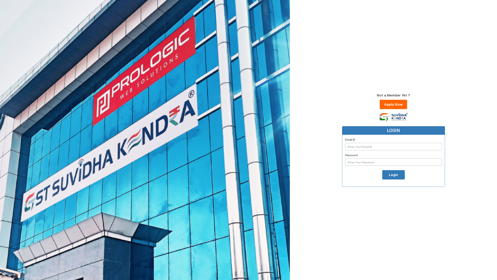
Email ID (350, 139)
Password (351, 155)
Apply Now (393, 104)
